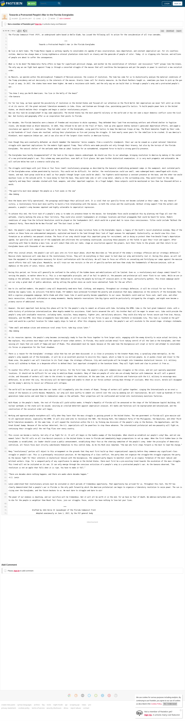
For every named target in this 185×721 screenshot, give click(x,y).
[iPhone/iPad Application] (82, 695)
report (178, 31)
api (66, 705)
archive (37, 705)
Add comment (65, 18)
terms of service (38, 708)
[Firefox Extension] (76, 695)
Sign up (177, 3)
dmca (66, 708)
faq (43, 705)
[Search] (59, 3)
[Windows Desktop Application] (89, 695)
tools (49, 705)
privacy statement (8, 708)
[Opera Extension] (109, 695)
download (170, 31)
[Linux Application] (115, 695)
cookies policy (24, 708)
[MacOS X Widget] (102, 695)
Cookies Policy (156, 704)
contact (86, 708)
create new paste (8, 705)
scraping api (74, 705)
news (84, 705)
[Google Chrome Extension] (69, 695)
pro (89, 705)
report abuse (75, 708)
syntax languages (24, 705)
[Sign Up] (139, 713)
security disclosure (53, 708)
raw (162, 31)
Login (167, 3)
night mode (58, 705)
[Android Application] (96, 695)
